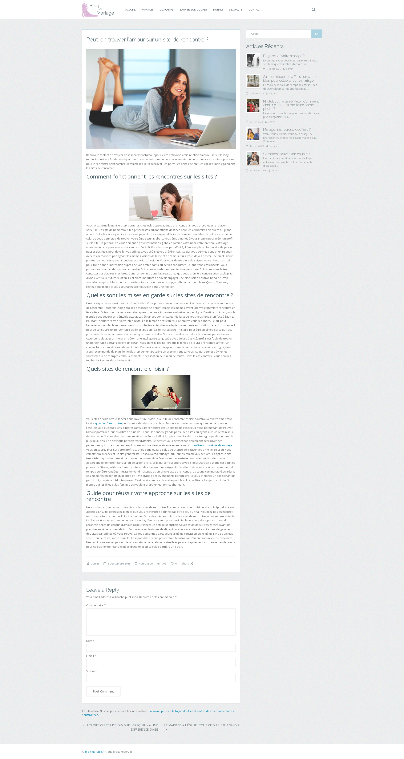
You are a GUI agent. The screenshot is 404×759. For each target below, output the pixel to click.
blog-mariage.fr (95, 752)
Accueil (130, 9)
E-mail (91, 656)
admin (95, 563)
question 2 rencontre (108, 423)
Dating (218, 9)
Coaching (166, 9)
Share (185, 563)
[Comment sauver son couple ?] (253, 158)
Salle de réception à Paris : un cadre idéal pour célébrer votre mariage (289, 79)
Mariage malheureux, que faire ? (287, 130)
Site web (91, 671)
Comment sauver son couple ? (286, 154)
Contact (255, 9)
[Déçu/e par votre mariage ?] (253, 60)
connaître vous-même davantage (211, 445)
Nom (90, 641)
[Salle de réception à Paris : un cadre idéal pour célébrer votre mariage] (253, 81)
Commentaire (96, 605)
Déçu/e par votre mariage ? (284, 56)
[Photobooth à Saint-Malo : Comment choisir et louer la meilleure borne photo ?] (253, 106)
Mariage (147, 9)
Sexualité (235, 9)
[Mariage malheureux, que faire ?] (253, 134)
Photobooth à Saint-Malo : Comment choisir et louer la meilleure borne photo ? (291, 105)
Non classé (146, 563)
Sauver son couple (193, 9)
